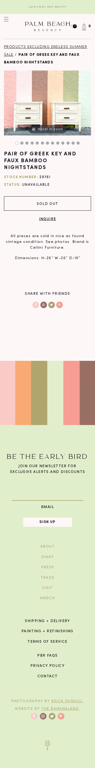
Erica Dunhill (67, 701)
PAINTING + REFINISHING (47, 631)
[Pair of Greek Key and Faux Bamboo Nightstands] (16, 143)
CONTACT (47, 676)
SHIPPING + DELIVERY (47, 621)
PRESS (47, 567)
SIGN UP (47, 522)
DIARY (47, 557)
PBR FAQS (47, 656)
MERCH (47, 598)
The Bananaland (60, 709)
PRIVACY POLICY (47, 666)
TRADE (48, 578)
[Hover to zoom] (47, 103)
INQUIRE (47, 218)
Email (47, 507)
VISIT (47, 588)
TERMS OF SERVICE (47, 642)
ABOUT (47, 547)
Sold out (47, 203)
